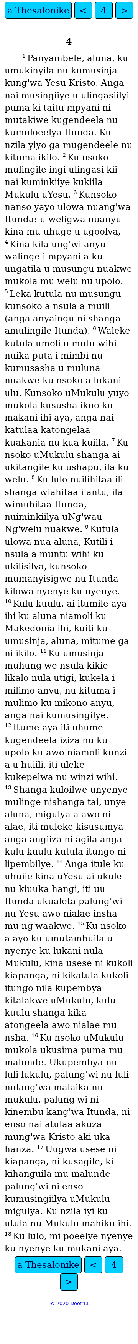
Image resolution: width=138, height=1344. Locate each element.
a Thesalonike (38, 10)
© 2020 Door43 (69, 1303)
